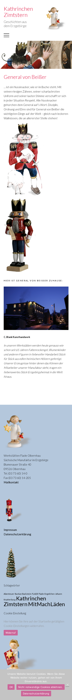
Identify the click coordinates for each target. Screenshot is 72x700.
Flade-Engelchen (47, 594)
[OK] (67, 685)
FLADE (35, 594)
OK (11, 687)
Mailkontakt (11, 482)
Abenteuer (9, 594)
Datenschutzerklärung (17, 534)
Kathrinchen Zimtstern (25, 601)
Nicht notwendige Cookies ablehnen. (40, 687)
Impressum (10, 529)
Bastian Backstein (23, 594)
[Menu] (6, 37)
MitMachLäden (46, 604)
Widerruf (11, 632)
